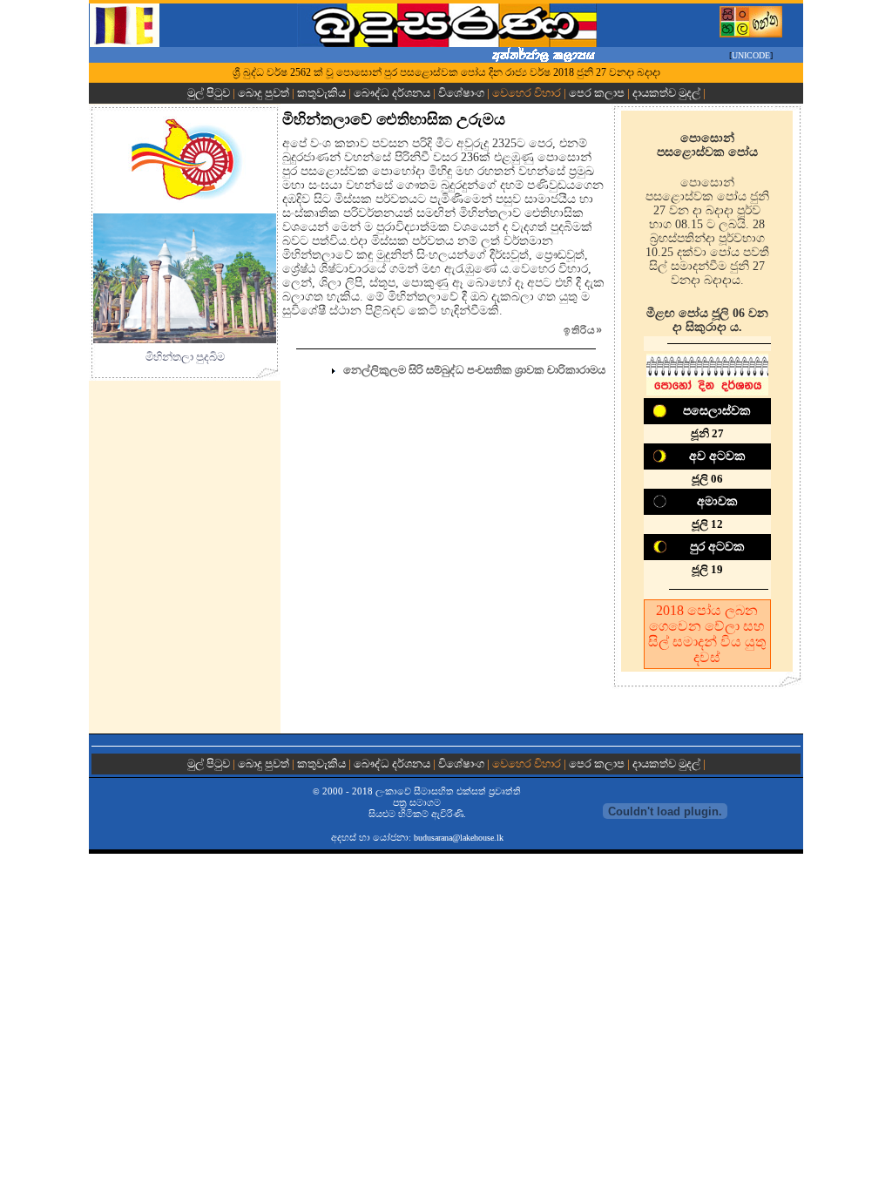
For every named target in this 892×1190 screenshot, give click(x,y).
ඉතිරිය (583, 330)
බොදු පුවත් (263, 92)
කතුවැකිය (321, 92)
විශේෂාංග (461, 92)
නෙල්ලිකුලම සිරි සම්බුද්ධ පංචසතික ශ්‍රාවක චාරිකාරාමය (474, 369)
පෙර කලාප (597, 92)
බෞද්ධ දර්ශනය (392, 92)
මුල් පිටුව (210, 92)
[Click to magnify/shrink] (184, 278)
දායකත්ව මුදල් (666, 92)
